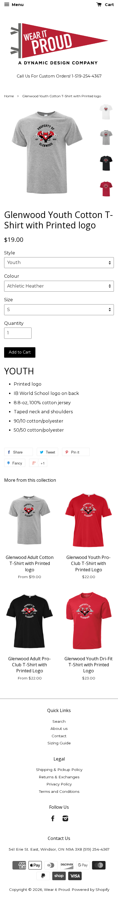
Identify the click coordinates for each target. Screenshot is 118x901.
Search (59, 721)
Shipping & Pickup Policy (59, 769)
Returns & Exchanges (59, 777)
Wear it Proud (57, 889)
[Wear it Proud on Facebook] (53, 819)
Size (8, 299)
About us (59, 728)
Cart (109, 4)
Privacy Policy (59, 784)
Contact (59, 736)
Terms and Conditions (59, 791)
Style (9, 253)
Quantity (14, 323)
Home (9, 96)
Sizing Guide (59, 743)
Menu (17, 4)
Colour (11, 276)
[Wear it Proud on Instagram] (65, 819)
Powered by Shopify (90, 889)
